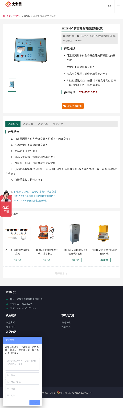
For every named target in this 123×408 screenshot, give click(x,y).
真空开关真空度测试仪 (99, 36)
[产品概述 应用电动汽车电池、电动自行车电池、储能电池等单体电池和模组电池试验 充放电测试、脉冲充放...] (75, 233)
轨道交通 (51, 191)
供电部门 (18, 191)
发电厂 (27, 191)
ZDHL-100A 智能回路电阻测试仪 (30, 200)
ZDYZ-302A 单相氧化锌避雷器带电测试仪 (35, 196)
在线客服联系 (74, 106)
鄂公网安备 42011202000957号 (76, 393)
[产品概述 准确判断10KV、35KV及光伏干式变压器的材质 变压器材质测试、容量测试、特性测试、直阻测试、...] (104, 233)
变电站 (35, 191)
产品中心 (17, 16)
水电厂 (42, 191)
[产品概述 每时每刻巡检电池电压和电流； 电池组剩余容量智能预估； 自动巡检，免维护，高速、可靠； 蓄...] (17, 233)
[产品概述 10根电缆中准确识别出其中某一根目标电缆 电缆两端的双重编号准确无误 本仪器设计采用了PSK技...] (46, 233)
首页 (8, 16)
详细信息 (17, 260)
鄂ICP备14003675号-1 (43, 393)
